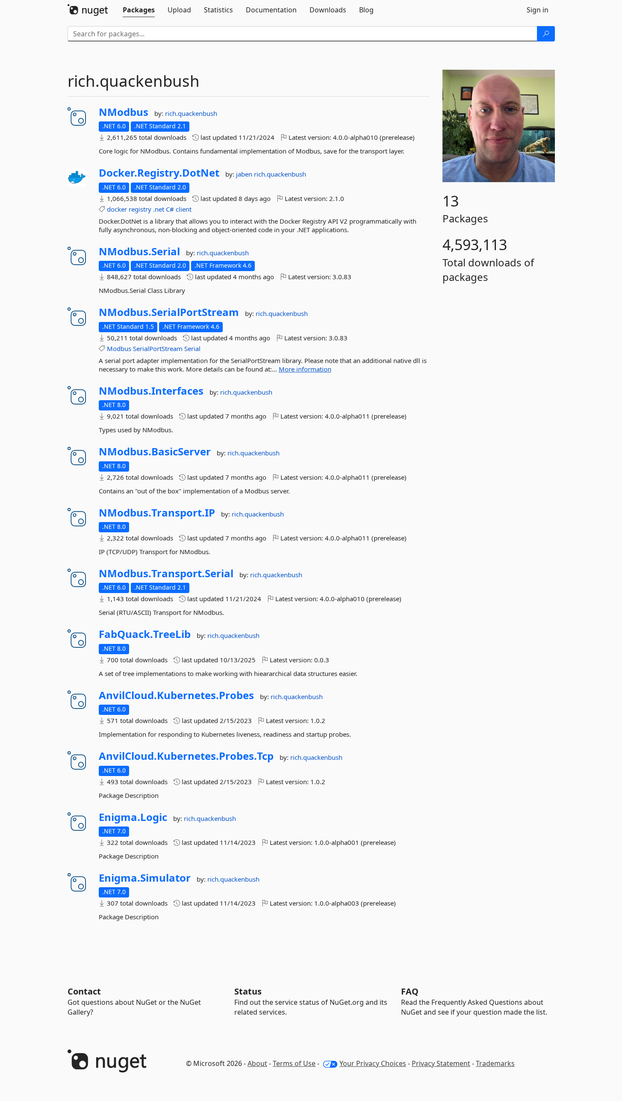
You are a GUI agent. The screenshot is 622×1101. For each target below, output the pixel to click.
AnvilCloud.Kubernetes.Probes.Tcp (186, 756)
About (257, 1063)
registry (140, 209)
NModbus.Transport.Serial (166, 573)
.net (158, 209)
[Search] (546, 33)
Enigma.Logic (133, 817)
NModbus (123, 112)
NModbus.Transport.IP (157, 512)
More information (305, 369)
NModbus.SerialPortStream (169, 312)
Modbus (119, 348)
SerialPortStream (158, 348)
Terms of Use (294, 1063)
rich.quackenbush (191, 113)
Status (248, 991)
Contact (84, 991)
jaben (245, 174)
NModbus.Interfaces (151, 391)
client (184, 209)
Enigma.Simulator (145, 878)
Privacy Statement (441, 1063)
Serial (192, 348)
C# (170, 209)
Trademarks (495, 1063)
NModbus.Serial (139, 251)
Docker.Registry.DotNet (159, 172)
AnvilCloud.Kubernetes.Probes (176, 695)
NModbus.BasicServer (155, 451)
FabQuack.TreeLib (145, 634)
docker (117, 209)
